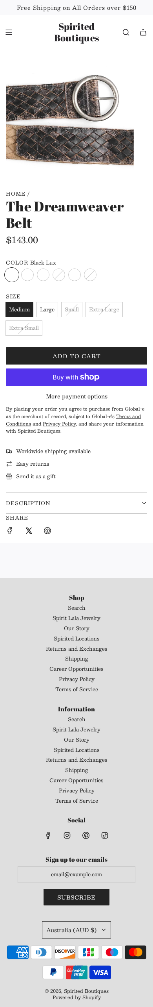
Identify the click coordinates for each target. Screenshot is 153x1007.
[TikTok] (104, 835)
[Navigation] (8, 32)
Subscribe (76, 897)
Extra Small (24, 328)
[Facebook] (48, 835)
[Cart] (143, 32)
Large (47, 309)
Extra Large (104, 309)
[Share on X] (28, 532)
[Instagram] (67, 835)
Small (72, 309)
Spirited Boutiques (76, 32)
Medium (19, 309)
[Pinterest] (86, 835)
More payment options (76, 396)
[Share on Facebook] (9, 532)
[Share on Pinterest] (47, 532)
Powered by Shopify (77, 997)
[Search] (126, 32)
